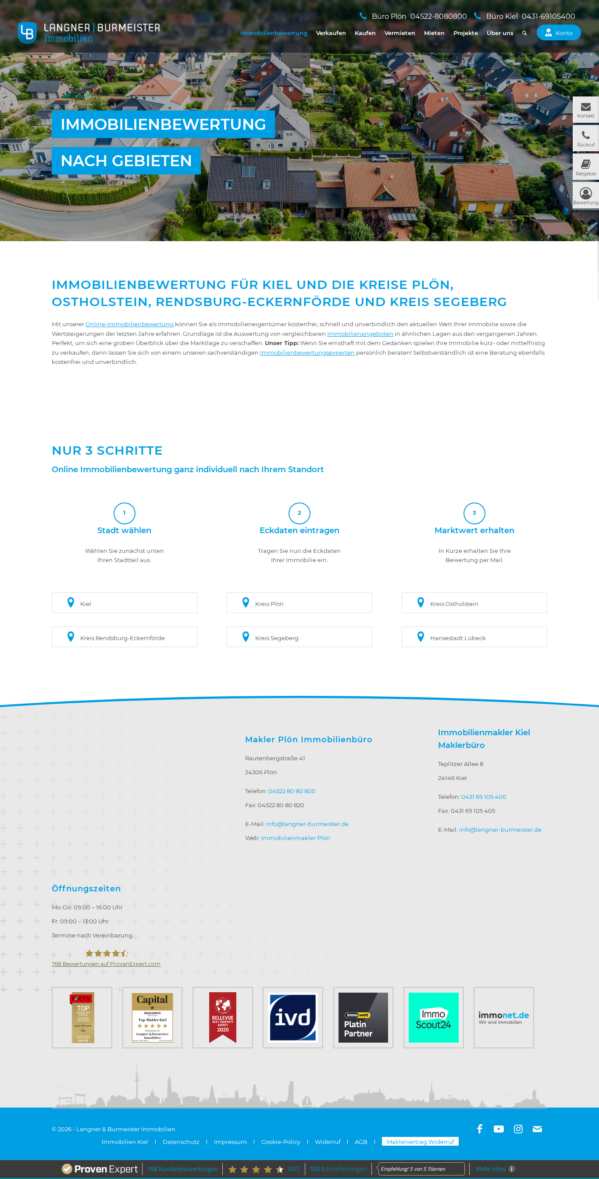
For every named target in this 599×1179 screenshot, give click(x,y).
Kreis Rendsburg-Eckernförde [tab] (122, 637)
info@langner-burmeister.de (307, 823)
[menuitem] (274, 33)
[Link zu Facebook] (479, 1129)
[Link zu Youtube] (499, 1129)
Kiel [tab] (85, 603)
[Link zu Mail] (537, 1129)
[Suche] (524, 33)
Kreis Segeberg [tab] (277, 637)
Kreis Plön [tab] (269, 603)
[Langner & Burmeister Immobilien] (89, 33)
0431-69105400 (548, 16)
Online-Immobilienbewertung (130, 324)
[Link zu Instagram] (518, 1129)
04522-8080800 (438, 16)
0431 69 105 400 (483, 796)
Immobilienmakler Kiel (484, 732)
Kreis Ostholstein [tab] (454, 603)
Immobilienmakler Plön (295, 837)
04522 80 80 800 (292, 790)
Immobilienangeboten (360, 333)
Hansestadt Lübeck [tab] (458, 637)
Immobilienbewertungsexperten (307, 352)
